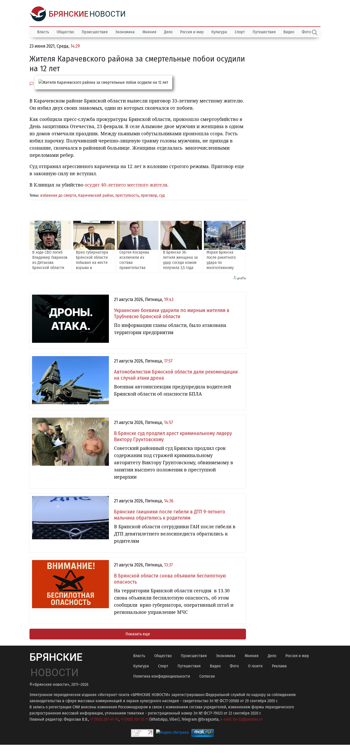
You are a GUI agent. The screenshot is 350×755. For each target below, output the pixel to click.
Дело (168, 31)
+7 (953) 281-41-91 (104, 719)
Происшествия (95, 31)
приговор (149, 195)
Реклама (279, 666)
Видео (288, 31)
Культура (219, 31)
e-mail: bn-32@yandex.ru (241, 719)
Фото (234, 666)
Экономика (125, 31)
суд (162, 195)
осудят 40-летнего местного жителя (126, 185)
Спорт (240, 31)
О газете (255, 666)
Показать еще (138, 634)
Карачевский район (96, 195)
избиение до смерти (58, 195)
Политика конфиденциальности (161, 676)
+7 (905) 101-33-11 (134, 719)
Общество (65, 31)
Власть (43, 31)
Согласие (207, 676)
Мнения (149, 31)
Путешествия (264, 31)
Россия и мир (192, 31)
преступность (127, 195)
